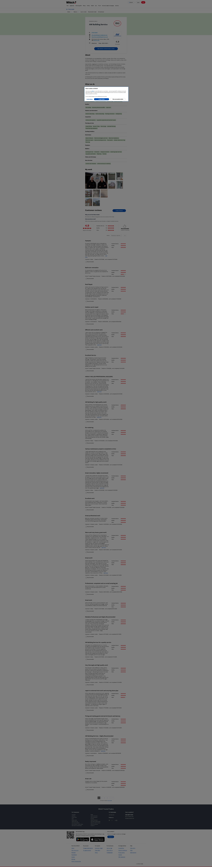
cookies (92, 91)
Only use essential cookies (118, 99)
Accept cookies (102, 99)
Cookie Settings (90, 99)
